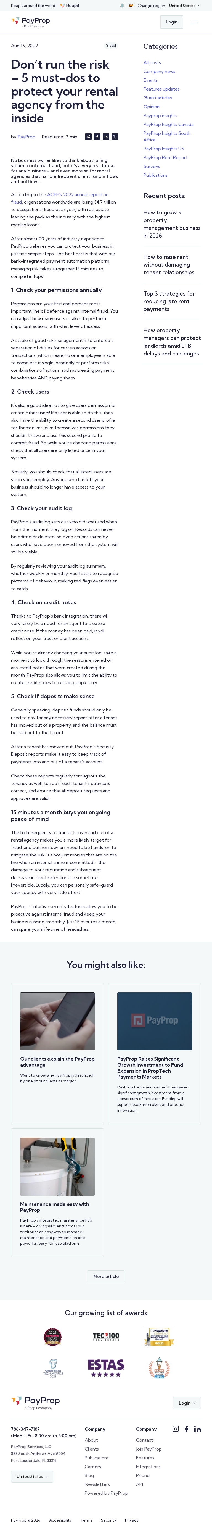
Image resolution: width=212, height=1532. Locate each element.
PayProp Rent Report (166, 157)
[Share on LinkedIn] (106, 136)
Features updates (162, 89)
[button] (185, 5)
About (91, 1440)
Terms (86, 1520)
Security (108, 1520)
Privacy (132, 1520)
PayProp (26, 136)
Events (151, 80)
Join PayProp (149, 1449)
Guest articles (158, 98)
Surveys (152, 166)
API (139, 1484)
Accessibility (60, 1520)
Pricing (143, 1475)
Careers (93, 1466)
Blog (89, 1475)
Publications (156, 175)
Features (145, 1457)
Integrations (148, 1466)
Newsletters (97, 1484)
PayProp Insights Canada (169, 124)
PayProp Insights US (164, 148)
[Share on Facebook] (97, 136)
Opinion (152, 106)
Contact (144, 1440)
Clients (92, 1449)
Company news (159, 71)
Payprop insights (160, 115)
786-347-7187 (25, 1429)
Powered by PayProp (106, 1493)
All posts (152, 62)
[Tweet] (115, 136)
